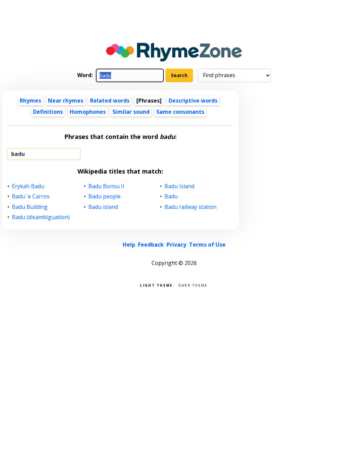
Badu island (103, 207)
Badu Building (30, 207)
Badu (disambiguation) (41, 217)
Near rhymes (65, 100)
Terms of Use (207, 244)
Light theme (156, 285)
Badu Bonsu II (106, 186)
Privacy (176, 244)
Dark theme (193, 285)
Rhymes (30, 100)
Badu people (105, 196)
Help (129, 244)
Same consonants (180, 111)
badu (18, 154)
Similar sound (131, 111)
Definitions (48, 111)
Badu (171, 196)
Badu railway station (190, 207)
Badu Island (179, 186)
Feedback (151, 244)
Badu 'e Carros (31, 196)
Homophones (88, 111)
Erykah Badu (28, 186)
